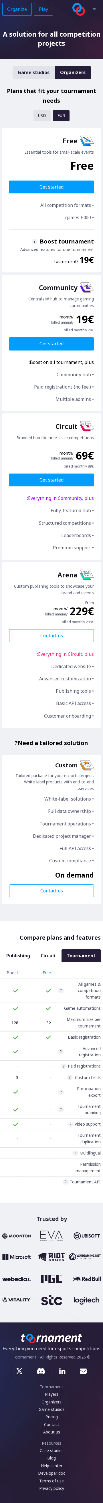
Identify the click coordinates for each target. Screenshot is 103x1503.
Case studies (52, 1450)
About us (51, 1432)
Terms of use (51, 1481)
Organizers (73, 72)
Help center (51, 1465)
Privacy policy (51, 1488)
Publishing (18, 956)
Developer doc (51, 1473)
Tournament (81, 956)
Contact (51, 1424)
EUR (61, 115)
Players (51, 1394)
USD (42, 115)
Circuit (48, 956)
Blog (51, 1458)
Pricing (51, 1416)
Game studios (33, 72)
